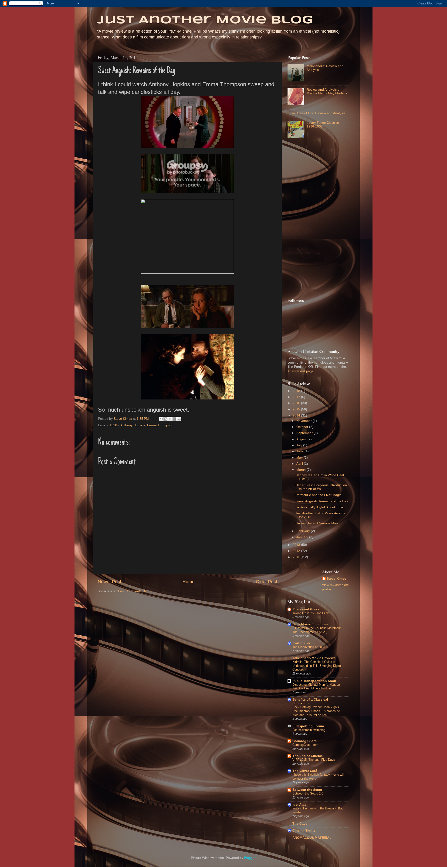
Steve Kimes (336, 578)
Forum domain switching (308, 730)
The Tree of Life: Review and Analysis (317, 113)
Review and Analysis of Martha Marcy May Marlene (327, 91)
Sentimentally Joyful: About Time (319, 507)
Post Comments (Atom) (135, 591)
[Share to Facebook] (174, 419)
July (299, 445)
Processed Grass (305, 609)
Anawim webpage (301, 371)
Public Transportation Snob (314, 681)
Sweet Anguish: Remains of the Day (321, 501)
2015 (297, 409)
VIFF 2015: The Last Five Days (313, 759)
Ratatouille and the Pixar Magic (318, 495)
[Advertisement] (306, 219)
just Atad (299, 804)
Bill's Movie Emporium (310, 624)
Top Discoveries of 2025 (308, 647)
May (300, 457)
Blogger (249, 858)
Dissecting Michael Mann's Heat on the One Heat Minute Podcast (316, 686)
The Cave (299, 823)
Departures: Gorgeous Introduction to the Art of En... (321, 487)
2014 (297, 415)
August (302, 439)
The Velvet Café (304, 771)
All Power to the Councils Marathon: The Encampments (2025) (316, 630)
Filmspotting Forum (308, 726)
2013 (297, 545)
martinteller (301, 643)
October (302, 427)
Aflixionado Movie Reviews (313, 658)
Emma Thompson (160, 425)
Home (189, 581)
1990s (114, 425)
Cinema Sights (303, 830)
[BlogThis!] (165, 419)
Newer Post (109, 581)
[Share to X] (170, 419)
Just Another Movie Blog (205, 20)
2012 (297, 551)
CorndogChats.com (305, 745)
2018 (297, 391)
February (303, 531)
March (301, 469)
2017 (297, 397)
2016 (297, 403)
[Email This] (161, 419)
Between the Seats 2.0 (307, 793)
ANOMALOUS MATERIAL (312, 837)
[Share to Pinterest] (179, 419)
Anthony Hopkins (132, 425)
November (304, 421)
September (305, 433)
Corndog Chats (304, 741)
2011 (297, 557)
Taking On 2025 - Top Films (311, 613)
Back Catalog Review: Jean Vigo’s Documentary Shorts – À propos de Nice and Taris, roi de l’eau (316, 710)
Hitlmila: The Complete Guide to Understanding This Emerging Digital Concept (317, 665)
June (300, 451)
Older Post (266, 581)
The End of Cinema (307, 756)
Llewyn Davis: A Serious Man (316, 523)
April (300, 463)
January (302, 537)
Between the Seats (307, 789)
